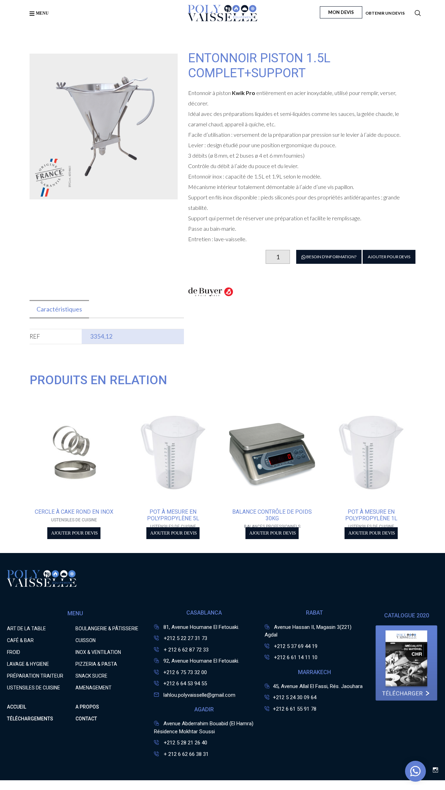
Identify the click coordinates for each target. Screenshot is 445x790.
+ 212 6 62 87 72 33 (185, 650)
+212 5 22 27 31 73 (184, 638)
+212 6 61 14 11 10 (295, 657)
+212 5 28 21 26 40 (184, 743)
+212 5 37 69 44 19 (295, 646)
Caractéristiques (59, 309)
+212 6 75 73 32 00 (185, 672)
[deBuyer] (211, 295)
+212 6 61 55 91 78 (294, 709)
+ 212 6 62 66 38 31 (185, 754)
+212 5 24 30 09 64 (294, 697)
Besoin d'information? (331, 256)
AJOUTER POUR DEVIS (389, 256)
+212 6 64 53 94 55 (185, 683)
